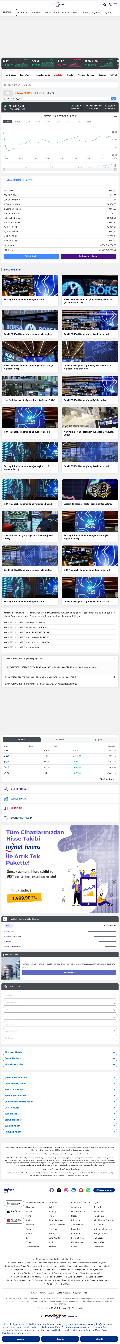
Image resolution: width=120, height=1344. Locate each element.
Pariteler (50, 1283)
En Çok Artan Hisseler (41, 1280)
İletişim (34, 1293)
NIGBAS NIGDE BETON (12, 936)
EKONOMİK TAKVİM (21, 817)
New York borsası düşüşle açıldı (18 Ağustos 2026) (29, 400)
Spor (28, 1238)
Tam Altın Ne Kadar (14, 1089)
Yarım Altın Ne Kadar (15, 1095)
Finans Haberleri (103, 1266)
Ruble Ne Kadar (13, 1131)
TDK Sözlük (99, 1238)
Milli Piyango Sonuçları (104, 1220)
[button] (4, 5)
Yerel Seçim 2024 (21, 1269)
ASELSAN (7, 941)
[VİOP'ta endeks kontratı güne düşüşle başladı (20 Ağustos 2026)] (30, 351)
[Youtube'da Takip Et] (81, 1190)
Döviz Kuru (104, 1280)
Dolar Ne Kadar (12, 1107)
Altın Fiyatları (77, 1224)
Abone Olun (69, 972)
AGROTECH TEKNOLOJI (12, 946)
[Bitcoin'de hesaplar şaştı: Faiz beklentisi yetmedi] (90, 489)
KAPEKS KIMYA (10, 931)
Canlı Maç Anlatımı (57, 1224)
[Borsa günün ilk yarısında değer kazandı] (30, 285)
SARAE (6, 773)
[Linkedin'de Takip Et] (73, 1190)
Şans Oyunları (55, 1238)
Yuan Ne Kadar (12, 1125)
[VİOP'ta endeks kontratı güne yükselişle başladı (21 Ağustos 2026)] (90, 285)
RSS (85, 1293)
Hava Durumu (77, 1242)
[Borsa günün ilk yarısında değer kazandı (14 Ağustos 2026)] (90, 521)
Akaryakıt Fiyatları (14, 1052)
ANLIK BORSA (19, 789)
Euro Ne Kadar (12, 1113)
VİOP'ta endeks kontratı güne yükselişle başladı (28, 503)
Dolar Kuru (76, 1229)
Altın (56, 12)
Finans (29, 1211)
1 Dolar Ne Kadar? (53, 1276)
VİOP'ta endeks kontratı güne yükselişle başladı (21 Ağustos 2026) (88, 301)
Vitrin (51, 1215)
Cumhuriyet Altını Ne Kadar (19, 1101)
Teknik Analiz (25, 75)
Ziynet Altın (80, 1269)
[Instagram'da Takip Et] (66, 1190)
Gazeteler (53, 1229)
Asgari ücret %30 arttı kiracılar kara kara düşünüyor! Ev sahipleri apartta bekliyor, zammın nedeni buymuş (58, 1262)
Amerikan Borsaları (86, 75)
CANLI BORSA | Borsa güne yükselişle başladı (86, 334)
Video (28, 1242)
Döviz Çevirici (14, 986)
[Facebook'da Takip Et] (51, 1190)
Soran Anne (99, 1211)
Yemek (29, 1215)
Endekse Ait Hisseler (88, 256)
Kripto (76, 12)
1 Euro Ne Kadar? (74, 1276)
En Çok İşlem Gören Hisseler (67, 1280)
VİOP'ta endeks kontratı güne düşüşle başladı (27, 431)
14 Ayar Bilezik (96, 1269)
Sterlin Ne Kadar (13, 1119)
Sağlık (51, 1207)
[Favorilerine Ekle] (8, 93)
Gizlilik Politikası (63, 1293)
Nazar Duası (99, 1246)
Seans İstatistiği (43, 75)
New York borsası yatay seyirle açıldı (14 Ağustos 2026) (28, 537)
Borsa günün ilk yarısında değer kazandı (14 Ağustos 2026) (86, 537)
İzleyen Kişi (108, 925)
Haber (86, 12)
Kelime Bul (98, 1207)
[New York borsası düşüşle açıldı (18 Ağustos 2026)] (30, 386)
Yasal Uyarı (77, 1293)
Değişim (102, 75)
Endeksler (58, 75)
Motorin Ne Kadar (14, 1064)
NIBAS (6, 756)
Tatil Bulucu (99, 1215)
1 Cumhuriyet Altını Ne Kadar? (27, 1276)
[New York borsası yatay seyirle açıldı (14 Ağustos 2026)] (30, 521)
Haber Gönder (105, 1190)
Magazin (30, 1224)
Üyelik (51, 1293)
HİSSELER (16, 808)
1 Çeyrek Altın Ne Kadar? (63, 1273)
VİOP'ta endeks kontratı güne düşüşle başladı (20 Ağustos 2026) (29, 367)
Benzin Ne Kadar (13, 1058)
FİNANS (7, 12)
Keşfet (74, 1246)
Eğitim (29, 1233)
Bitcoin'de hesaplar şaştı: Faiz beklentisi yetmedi (88, 503)
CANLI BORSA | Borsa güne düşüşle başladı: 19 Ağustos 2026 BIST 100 (87, 367)
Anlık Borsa (36, 12)
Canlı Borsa (11, 75)
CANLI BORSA (18, 798)
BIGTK (6, 762)
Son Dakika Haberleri (35, 1202)
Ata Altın (51, 1269)
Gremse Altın (65, 1269)
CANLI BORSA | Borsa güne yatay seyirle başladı (28, 334)
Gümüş (65, 12)
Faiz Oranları (64, 1283)
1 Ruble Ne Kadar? (94, 1276)
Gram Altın (38, 1269)
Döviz (48, 12)
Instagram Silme (101, 1233)
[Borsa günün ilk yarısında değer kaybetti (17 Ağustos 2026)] (30, 452)
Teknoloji (53, 1202)
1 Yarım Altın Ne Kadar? (89, 1273)
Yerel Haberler (32, 1246)
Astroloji (52, 1211)
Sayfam (107, 12)
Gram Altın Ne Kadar (15, 1083)
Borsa (24, 12)
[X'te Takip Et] (59, 1190)
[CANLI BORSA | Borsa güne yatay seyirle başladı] (30, 320)
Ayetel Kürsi (99, 1242)
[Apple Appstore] (14, 1212)
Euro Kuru (75, 1233)
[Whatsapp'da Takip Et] (88, 1190)
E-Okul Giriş (99, 1224)
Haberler (30, 1207)
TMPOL (7, 767)
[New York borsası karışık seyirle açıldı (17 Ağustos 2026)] (90, 417)
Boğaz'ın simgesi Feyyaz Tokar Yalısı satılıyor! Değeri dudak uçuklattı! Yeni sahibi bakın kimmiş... (48, 1266)
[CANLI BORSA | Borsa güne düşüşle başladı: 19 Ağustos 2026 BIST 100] (90, 351)
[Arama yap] (105, 4)
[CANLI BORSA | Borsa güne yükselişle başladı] (90, 320)
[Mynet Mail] (115, 4)
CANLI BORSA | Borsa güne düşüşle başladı (85, 400)
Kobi (51, 1242)
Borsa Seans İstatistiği (81, 1202)
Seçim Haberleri (56, 1220)
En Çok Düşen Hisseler (17, 1280)
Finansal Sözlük (78, 1211)
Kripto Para (76, 1220)
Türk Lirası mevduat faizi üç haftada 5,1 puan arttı (58, 1259)
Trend (28, 1229)
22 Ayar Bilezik (41, 1273)
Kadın (29, 1220)
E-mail (51, 1233)
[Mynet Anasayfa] (60, 4)
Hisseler (70, 75)
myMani (96, 12)
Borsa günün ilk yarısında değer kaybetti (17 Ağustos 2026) (26, 468)
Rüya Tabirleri (77, 1238)
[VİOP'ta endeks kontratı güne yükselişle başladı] (30, 489)
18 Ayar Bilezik (23, 1273)
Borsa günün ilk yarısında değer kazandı (24, 299)
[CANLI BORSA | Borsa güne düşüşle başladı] (90, 386)
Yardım (43, 1293)
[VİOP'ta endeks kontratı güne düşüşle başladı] (30, 417)
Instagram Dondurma (103, 1229)
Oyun (96, 1202)
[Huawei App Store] (14, 1220)
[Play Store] (14, 1203)
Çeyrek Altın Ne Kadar (16, 1077)
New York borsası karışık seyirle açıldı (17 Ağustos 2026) (89, 433)
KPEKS (7, 750)
